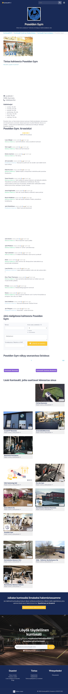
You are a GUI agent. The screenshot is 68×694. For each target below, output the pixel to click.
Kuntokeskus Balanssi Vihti (12, 560)
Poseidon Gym (8, 532)
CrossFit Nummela (10, 431)
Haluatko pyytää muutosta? (11, 64)
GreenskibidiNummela (43, 431)
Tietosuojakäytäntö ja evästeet (34, 678)
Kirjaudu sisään (12, 677)
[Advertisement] (50, 48)
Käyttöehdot (34, 675)
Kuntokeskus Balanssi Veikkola (13, 585)
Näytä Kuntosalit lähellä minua (35, 651)
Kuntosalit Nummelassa (45, 33)
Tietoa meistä (13, 675)
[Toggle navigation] (64, 2)
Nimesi (7, 325)
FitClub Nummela (41, 403)
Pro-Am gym (40, 483)
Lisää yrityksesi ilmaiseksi (13, 678)
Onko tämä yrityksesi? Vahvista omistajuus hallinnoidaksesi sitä (34, 28)
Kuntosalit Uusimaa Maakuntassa (24, 33)
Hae (51, 647)
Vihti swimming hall (10, 483)
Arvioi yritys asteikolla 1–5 (34, 325)
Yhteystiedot (55, 675)
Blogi (12, 680)
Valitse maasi (19, 691)
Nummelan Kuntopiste (11, 455)
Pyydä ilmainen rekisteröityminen (34, 607)
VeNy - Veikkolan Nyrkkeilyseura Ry (47, 560)
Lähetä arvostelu (38, 343)
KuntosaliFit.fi (7, 33)
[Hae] (60, 2)
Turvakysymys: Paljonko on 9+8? (14, 342)
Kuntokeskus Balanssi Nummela (46, 508)
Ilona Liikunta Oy (9, 508)
